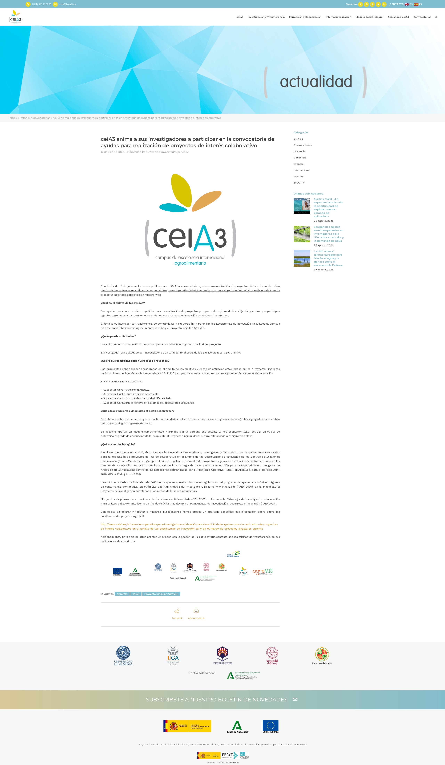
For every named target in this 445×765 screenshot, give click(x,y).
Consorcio (300, 157)
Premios (299, 176)
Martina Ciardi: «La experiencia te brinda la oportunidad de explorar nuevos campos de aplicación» (328, 207)
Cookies (211, 762)
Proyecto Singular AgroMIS (161, 594)
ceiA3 (185, 152)
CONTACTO (397, 4)
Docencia (299, 151)
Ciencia (298, 138)
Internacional (302, 170)
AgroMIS (122, 594)
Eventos (299, 163)
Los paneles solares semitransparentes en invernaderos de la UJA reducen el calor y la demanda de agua (329, 233)
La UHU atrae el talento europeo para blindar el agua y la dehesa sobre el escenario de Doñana (328, 258)
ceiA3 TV (299, 182)
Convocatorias (168, 152)
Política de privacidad (228, 762)
